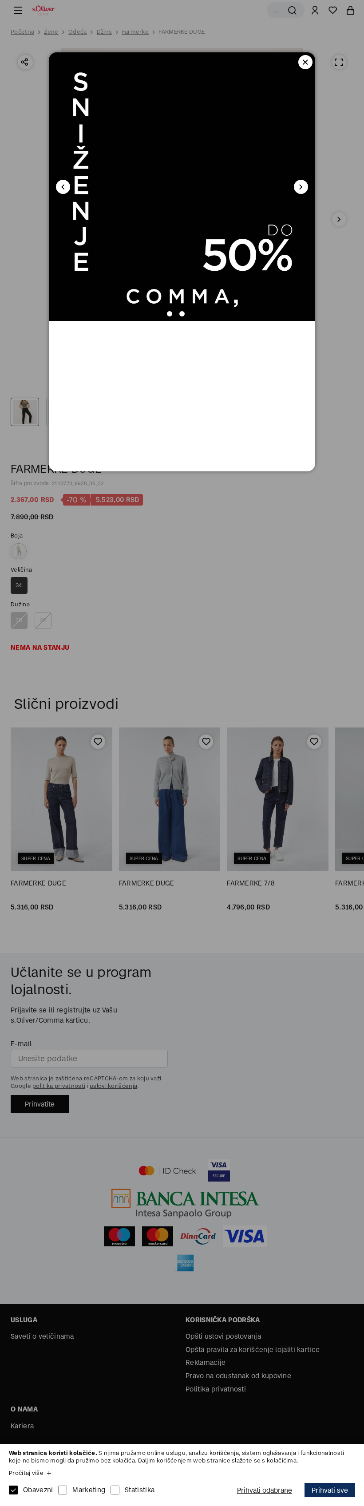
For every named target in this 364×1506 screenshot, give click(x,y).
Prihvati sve (330, 1490)
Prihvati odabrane (264, 1490)
